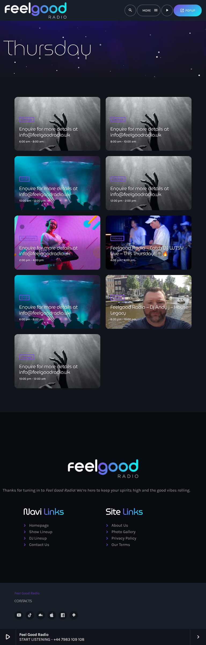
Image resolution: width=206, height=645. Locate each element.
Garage (26, 120)
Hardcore (28, 238)
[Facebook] (62, 615)
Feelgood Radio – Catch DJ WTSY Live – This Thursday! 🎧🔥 (147, 251)
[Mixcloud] (40, 615)
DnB (24, 179)
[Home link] (35, 10)
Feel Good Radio (27, 593)
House (117, 238)
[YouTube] (18, 615)
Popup (187, 10)
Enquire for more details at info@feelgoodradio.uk (48, 132)
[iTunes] (51, 615)
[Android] (73, 615)
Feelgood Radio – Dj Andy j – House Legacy (150, 310)
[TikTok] (29, 615)
